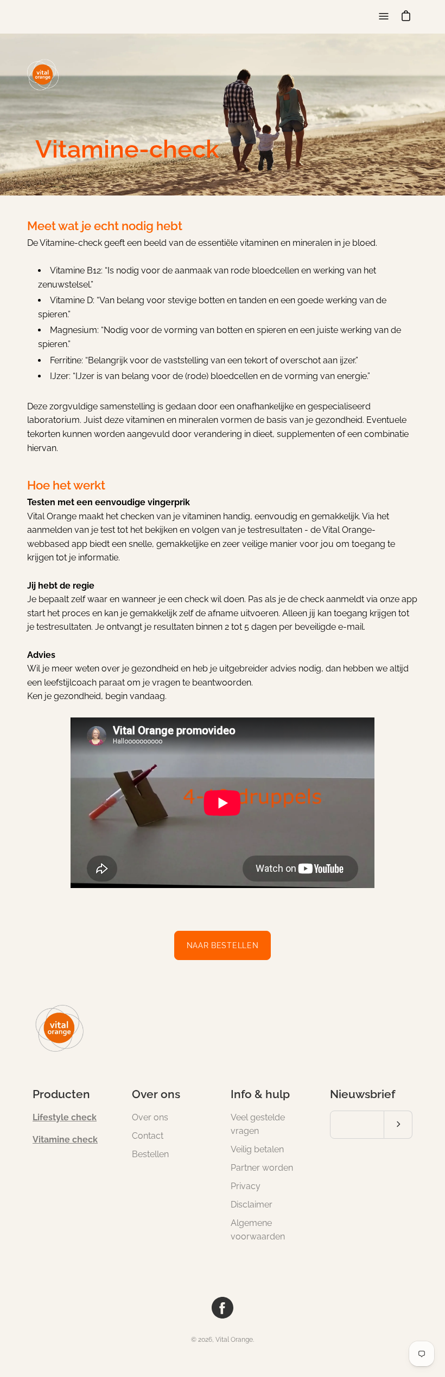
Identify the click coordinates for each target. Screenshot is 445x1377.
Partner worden (262, 1168)
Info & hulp (260, 1094)
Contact (147, 1136)
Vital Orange (234, 1339)
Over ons (156, 1094)
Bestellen (150, 1154)
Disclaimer (251, 1204)
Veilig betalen (257, 1149)
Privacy (245, 1186)
